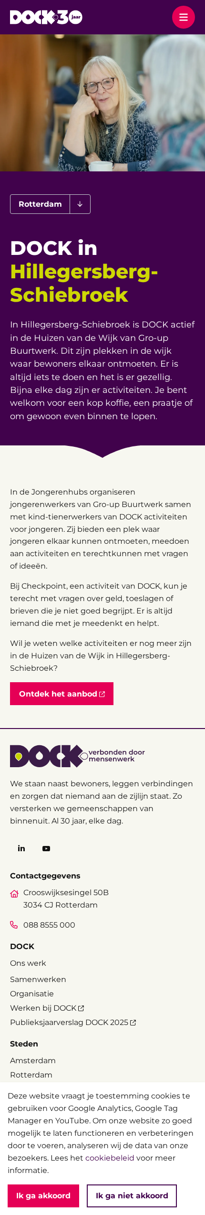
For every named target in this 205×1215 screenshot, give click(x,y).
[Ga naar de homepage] (46, 17)
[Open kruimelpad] (80, 204)
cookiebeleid (109, 1157)
